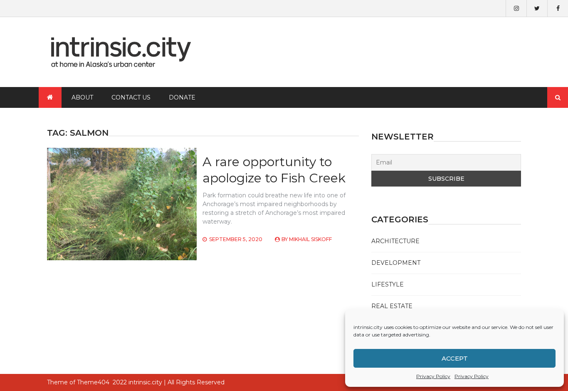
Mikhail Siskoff (310, 239)
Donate (182, 97)
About (82, 97)
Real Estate (391, 306)
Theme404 (93, 382)
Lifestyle (387, 284)
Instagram (516, 8)
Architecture (395, 241)
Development (395, 262)
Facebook (557, 8)
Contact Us (131, 97)
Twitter (536, 8)
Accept (455, 358)
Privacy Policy (433, 376)
